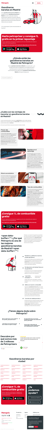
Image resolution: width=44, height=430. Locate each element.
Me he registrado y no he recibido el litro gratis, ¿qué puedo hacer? (10, 319)
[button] (33, 3)
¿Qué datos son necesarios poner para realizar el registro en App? (9, 324)
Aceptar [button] (36, 426)
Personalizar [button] (31, 426)
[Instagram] (2, 415)
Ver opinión (25, 348)
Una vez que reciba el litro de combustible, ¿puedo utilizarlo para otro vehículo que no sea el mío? (32, 325)
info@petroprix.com (5, 418)
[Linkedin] (9, 415)
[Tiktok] (4, 415)
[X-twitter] (7, 415)
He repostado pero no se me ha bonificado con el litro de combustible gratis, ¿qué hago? (32, 319)
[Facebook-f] (5, 415)
